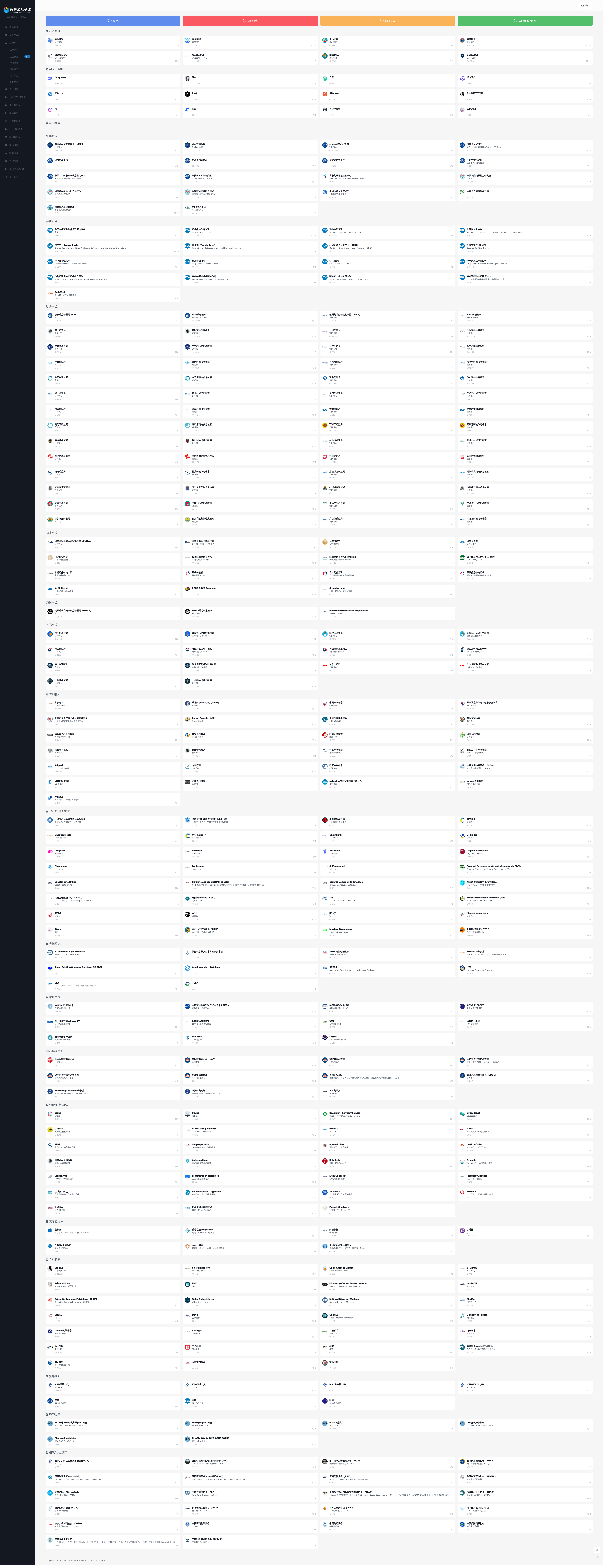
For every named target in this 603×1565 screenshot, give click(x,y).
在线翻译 (13, 27)
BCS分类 (13, 161)
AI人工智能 (14, 35)
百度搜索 (115, 20)
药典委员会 (14, 121)
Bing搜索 (390, 20)
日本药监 (14, 69)
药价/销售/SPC (16, 129)
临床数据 (13, 113)
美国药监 (19, 56)
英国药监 (14, 75)
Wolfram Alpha (527, 20)
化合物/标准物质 (17, 97)
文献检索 (13, 145)
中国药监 (14, 50)
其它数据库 (14, 137)
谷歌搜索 (253, 20)
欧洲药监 (14, 63)
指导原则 (13, 153)
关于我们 (13, 177)
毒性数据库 (14, 105)
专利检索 (13, 89)
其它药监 (14, 81)
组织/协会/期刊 (16, 169)
